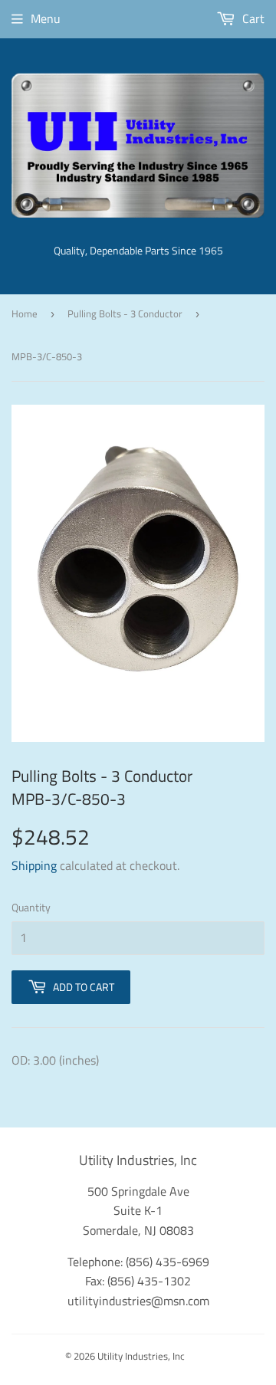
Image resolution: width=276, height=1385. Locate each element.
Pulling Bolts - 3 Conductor (124, 313)
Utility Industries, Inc (141, 1356)
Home (25, 313)
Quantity (31, 907)
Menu (46, 18)
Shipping (34, 865)
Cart (251, 18)
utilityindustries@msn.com (138, 1300)
